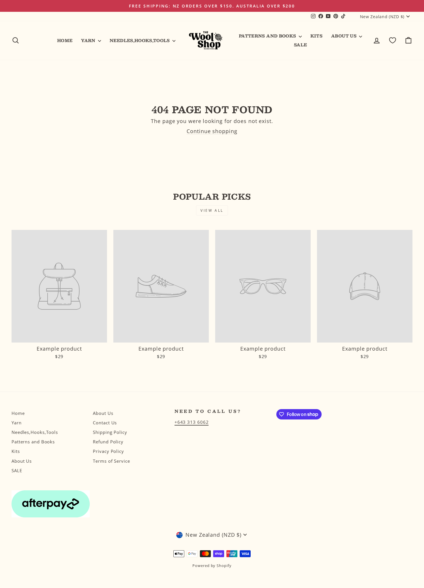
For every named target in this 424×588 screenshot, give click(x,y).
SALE (300, 44)
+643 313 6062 (192, 422)
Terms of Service (111, 461)
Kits (316, 35)
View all (212, 210)
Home (64, 40)
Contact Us (105, 423)
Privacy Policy (108, 451)
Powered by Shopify (211, 565)
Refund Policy (108, 442)
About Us (344, 35)
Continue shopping (212, 131)
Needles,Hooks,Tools (140, 40)
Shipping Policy (110, 432)
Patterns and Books (268, 35)
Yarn (89, 40)
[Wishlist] (392, 40)
